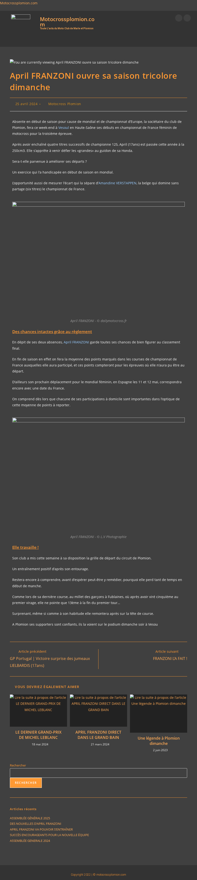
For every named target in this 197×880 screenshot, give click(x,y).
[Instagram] (187, 18)
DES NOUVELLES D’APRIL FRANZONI (35, 823)
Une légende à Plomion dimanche (159, 741)
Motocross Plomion (64, 104)
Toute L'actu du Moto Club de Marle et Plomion (66, 28)
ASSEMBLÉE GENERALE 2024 (30, 840)
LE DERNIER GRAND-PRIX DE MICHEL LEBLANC (38, 735)
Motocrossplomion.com (18, 3)
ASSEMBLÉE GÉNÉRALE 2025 (30, 818)
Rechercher (18, 765)
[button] (89, 39)
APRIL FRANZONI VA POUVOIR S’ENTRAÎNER (41, 829)
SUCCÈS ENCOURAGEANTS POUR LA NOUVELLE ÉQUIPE (49, 835)
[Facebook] (178, 18)
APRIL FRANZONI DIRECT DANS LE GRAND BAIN (98, 735)
